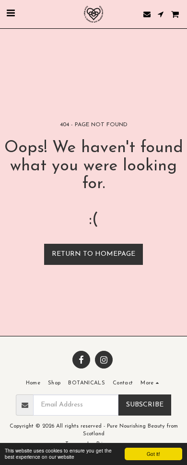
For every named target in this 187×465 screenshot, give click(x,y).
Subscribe (145, 404)
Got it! (153, 453)
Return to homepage (93, 254)
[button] (10, 14)
